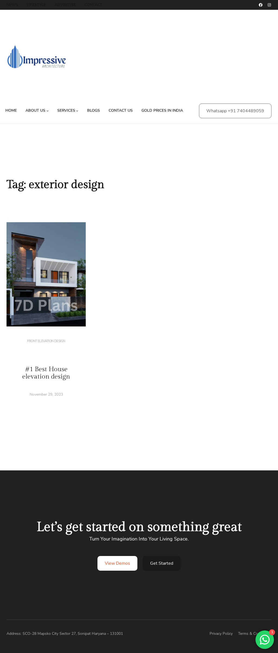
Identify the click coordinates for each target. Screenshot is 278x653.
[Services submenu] (77, 111)
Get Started (161, 563)
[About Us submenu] (47, 111)
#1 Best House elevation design (46, 373)
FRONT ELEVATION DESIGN (46, 341)
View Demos (117, 563)
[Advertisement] (181, 60)
